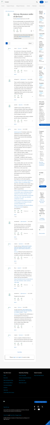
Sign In (46, 2)
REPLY (15, 74)
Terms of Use (6, 415)
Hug (20, 31)
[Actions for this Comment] (32, 71)
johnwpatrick (21, 18)
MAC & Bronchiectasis (9, 11)
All (44, 13)
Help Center (42, 5)
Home (2, 5)
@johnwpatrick (23, 79)
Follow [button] (41, 19)
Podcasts (41, 91)
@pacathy (20, 104)
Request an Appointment (41, 401)
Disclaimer (5, 387)
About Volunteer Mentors (8, 382)
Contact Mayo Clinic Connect (9, 392)
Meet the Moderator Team (8, 380)
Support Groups (10, 5)
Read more (42, 186)
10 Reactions (26, 211)
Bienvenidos (42, 233)
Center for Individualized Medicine (25, 377)
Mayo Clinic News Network (39, 375)
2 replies (15, 238)
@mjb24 (19, 267)
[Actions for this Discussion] (33, 31)
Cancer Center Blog (22, 375)
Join (42, 2)
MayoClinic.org (6, 407)
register (20, 357)
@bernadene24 (23, 221)
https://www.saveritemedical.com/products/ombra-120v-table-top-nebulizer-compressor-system (23, 197)
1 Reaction (25, 70)
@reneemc (21, 243)
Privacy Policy (12, 415)
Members (34, 5)
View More (19, 352)
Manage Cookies (18, 415)
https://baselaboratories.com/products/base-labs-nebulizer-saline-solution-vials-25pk (23, 280)
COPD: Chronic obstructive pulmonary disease (41, 44)
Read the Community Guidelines (42, 164)
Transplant (41, 83)
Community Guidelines (8, 385)
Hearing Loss (42, 25)
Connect (7, 2)
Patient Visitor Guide (22, 382)
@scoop (19, 48)
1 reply (15, 216)
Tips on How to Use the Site (42, 201)
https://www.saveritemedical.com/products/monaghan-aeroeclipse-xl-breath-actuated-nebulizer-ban (23, 202)
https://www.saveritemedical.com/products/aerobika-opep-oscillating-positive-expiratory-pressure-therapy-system (23, 192)
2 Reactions (26, 233)
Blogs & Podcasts (20, 5)
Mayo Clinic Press (22, 380)
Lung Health (41, 33)
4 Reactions (26, 257)
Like (14, 31)
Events (28, 5)
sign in (14, 357)
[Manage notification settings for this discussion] (31, 31)
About (5, 375)
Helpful (17, 31)
